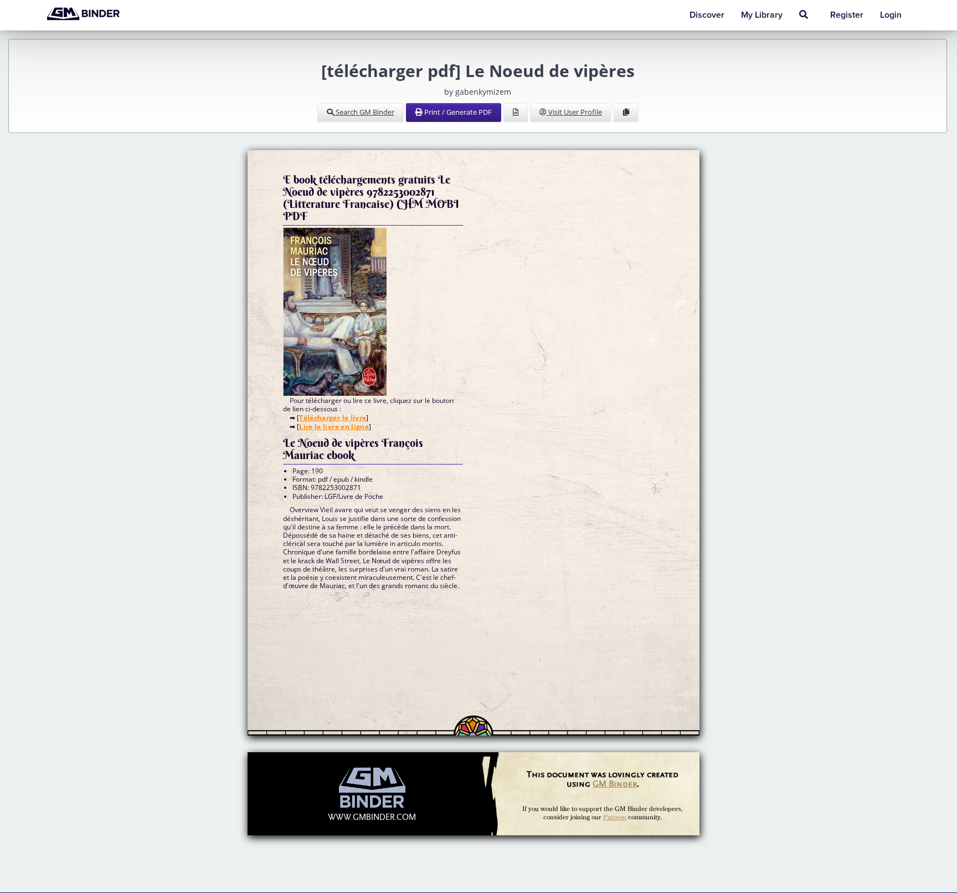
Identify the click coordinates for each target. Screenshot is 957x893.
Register (846, 15)
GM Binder (615, 783)
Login (891, 15)
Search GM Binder (364, 112)
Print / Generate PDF (457, 112)
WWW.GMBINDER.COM (372, 817)
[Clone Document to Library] (626, 112)
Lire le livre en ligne (334, 426)
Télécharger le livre (332, 417)
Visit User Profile (574, 112)
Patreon (614, 817)
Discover (707, 15)
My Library (762, 15)
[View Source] (515, 112)
